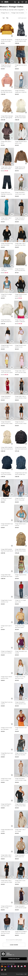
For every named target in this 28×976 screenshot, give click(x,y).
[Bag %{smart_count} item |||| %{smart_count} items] (26, 2)
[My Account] (19, 2)
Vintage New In (5, 13)
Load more (14, 945)
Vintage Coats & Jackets (17, 13)
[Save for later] (12, 36)
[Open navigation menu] (2, 2)
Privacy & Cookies (19, 974)
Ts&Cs (26, 974)
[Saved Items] (22, 2)
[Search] (15, 2)
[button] (2, 966)
